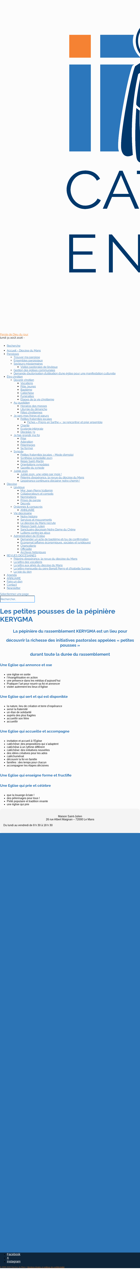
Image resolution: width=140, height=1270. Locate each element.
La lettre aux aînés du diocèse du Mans (38, 565)
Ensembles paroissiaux (28, 360)
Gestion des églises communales (34, 370)
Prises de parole (30, 500)
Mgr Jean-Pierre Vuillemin (36, 490)
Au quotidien (22, 402)
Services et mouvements (36, 519)
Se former (26, 448)
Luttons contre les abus (35, 532)
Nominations (28, 497)
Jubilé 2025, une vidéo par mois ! (41, 474)
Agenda (12, 575)
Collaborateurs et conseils (36, 493)
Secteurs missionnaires (28, 363)
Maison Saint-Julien (32, 526)
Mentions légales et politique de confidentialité (46, 1267)
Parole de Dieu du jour (14, 334)
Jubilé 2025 (21, 471)
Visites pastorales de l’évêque (39, 367)
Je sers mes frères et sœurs (31, 415)
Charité (24, 425)
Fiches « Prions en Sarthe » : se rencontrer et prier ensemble (64, 422)
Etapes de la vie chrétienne (37, 399)
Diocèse (12, 484)
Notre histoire (28, 516)
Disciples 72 (27, 432)
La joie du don (23, 571)
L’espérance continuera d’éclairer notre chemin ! (50, 480)
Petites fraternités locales (36, 419)
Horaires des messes (33, 406)
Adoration (26, 441)
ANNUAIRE (27, 510)
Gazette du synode (32, 467)
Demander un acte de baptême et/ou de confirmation (54, 539)
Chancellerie (28, 545)
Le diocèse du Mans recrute (38, 523)
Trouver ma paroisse (27, 357)
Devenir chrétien (24, 380)
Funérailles (27, 396)
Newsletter (13, 588)
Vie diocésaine (23, 513)
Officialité (26, 549)
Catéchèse (27, 393)
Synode (18, 451)
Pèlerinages (27, 445)
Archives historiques (33, 552)
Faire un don (14, 581)
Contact (12, 584)
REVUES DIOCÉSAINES (21, 555)
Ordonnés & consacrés (28, 506)
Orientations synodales (34, 464)
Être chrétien (15, 376)
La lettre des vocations (28, 562)
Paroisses (13, 354)
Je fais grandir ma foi (27, 435)
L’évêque (19, 487)
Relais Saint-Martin (32, 461)
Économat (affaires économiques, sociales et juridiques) (55, 542)
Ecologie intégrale (31, 428)
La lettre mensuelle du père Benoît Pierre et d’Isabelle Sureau (52, 568)
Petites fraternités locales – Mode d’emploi (46, 454)
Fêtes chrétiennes (31, 412)
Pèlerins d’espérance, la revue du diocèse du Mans (52, 477)
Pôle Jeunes (28, 386)
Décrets (25, 503)
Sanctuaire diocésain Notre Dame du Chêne (47, 529)
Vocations (26, 383)
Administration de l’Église (29, 536)
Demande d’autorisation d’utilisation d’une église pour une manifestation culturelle (65, 373)
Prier (23, 438)
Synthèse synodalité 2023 (36, 458)
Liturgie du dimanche (33, 409)
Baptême (26, 389)
